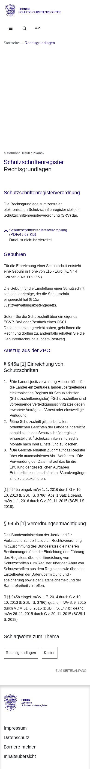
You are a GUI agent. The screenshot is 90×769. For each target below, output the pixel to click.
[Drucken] (43, 181)
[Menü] (10, 28)
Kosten (49, 653)
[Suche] (24, 28)
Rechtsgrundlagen (21, 653)
